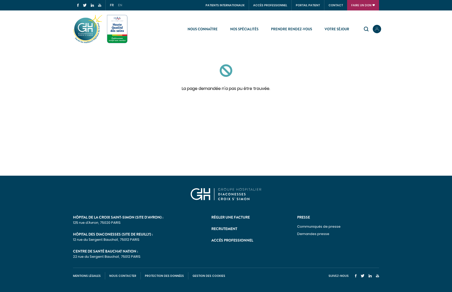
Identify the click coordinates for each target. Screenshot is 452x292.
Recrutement (224, 228)
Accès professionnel (270, 5)
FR (112, 5)
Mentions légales (87, 276)
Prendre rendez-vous (291, 29)
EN (120, 5)
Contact (336, 5)
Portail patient (308, 5)
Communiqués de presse (319, 226)
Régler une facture (230, 217)
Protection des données (164, 276)
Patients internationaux (225, 5)
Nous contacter (122, 276)
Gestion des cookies (209, 276)
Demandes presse (313, 233)
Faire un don (361, 5)
